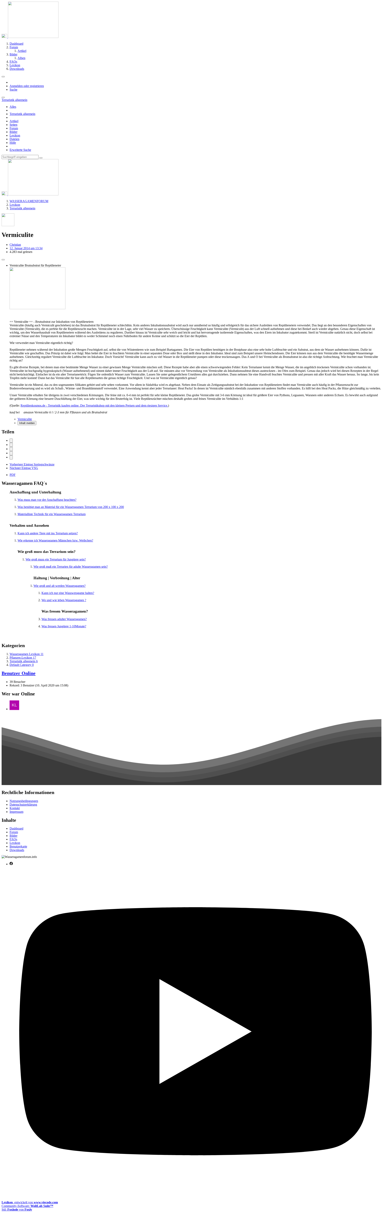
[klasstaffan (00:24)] (14, 709)
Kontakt (15, 808)
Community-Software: (27, 1206)
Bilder (13, 132)
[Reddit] (11, 449)
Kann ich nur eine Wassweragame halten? (67, 593)
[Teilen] (3, 259)
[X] (11, 445)
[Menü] (3, 76)
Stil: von (17, 1209)
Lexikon (15, 135)
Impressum (16, 811)
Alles (13, 106)
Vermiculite (25, 419)
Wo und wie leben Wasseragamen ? (63, 600)
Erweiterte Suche (20, 150)
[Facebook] (11, 441)
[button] (11, 453)
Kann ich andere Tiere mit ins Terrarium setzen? (48, 533)
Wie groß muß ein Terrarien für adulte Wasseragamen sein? (71, 566)
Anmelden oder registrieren (27, 86)
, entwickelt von (30, 1202)
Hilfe (13, 142)
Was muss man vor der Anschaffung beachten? (47, 499)
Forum (14, 128)
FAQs (13, 839)
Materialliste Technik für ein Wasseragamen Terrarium (52, 514)
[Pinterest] (11, 457)
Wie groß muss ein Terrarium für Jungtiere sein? (56, 559)
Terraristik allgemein (22, 114)
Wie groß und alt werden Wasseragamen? (60, 585)
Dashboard (16, 828)
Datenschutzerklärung (23, 804)
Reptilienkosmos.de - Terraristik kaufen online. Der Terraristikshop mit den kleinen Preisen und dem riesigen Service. (94, 405)
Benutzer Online (19, 673)
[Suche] (3, 97)
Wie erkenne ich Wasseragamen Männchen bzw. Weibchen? (55, 540)
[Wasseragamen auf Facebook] (11, 864)
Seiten (13, 124)
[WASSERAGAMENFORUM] (30, 37)
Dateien (14, 139)
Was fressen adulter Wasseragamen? (64, 619)
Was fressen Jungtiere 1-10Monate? (63, 626)
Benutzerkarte (18, 846)
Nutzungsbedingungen (24, 801)
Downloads (17, 850)
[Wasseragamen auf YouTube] (195, 1195)
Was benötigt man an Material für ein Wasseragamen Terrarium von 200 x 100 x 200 (71, 507)
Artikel (14, 121)
